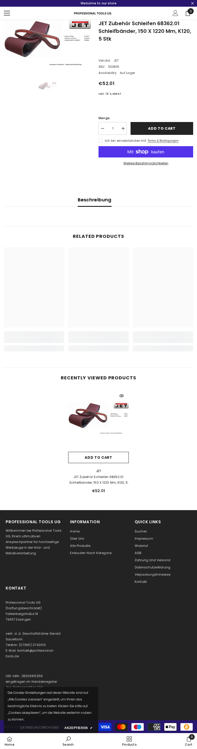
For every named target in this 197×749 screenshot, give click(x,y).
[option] (47, 44)
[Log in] (175, 13)
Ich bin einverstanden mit (125, 140)
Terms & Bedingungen (163, 141)
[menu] (7, 13)
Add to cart (162, 128)
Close (192, 3)
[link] (34, 340)
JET (116, 60)
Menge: (104, 118)
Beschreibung (94, 199)
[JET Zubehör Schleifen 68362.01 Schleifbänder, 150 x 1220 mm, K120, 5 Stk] (98, 419)
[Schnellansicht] (121, 395)
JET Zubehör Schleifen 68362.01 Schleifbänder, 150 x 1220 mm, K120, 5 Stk (98, 480)
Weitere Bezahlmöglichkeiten (145, 163)
